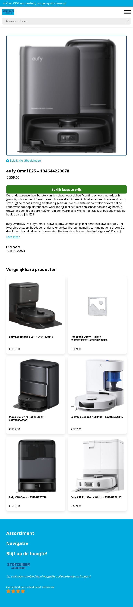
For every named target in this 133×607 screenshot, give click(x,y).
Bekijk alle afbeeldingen (25, 160)
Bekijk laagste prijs (66, 189)
